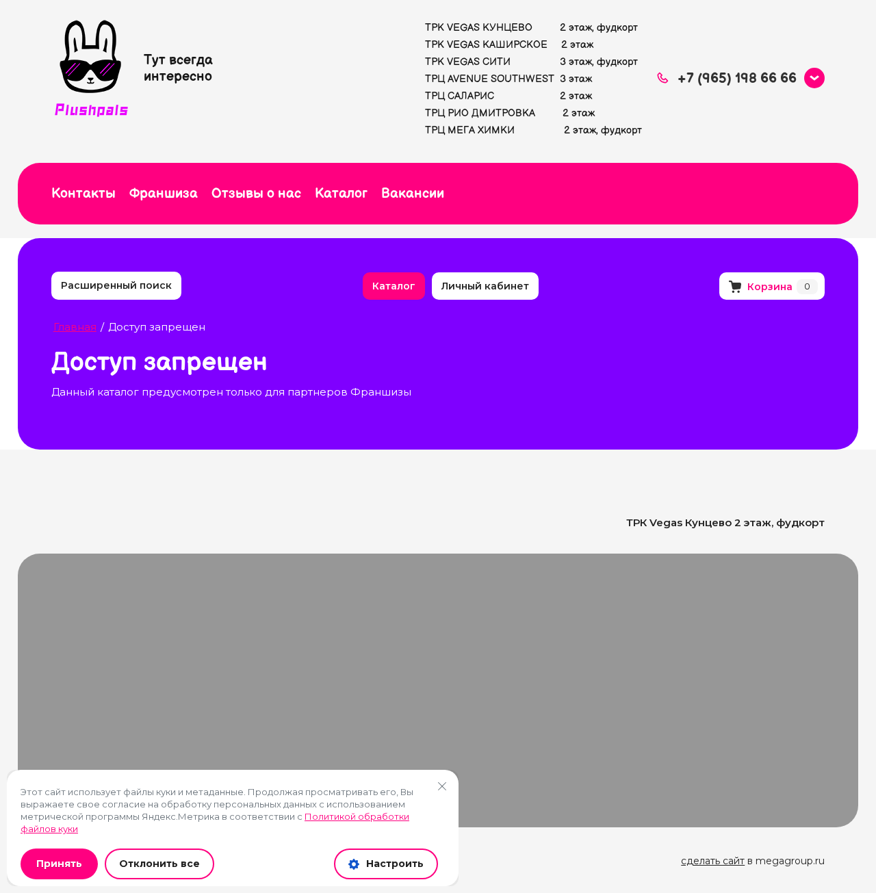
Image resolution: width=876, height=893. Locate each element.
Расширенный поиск (116, 285)
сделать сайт (713, 861)
